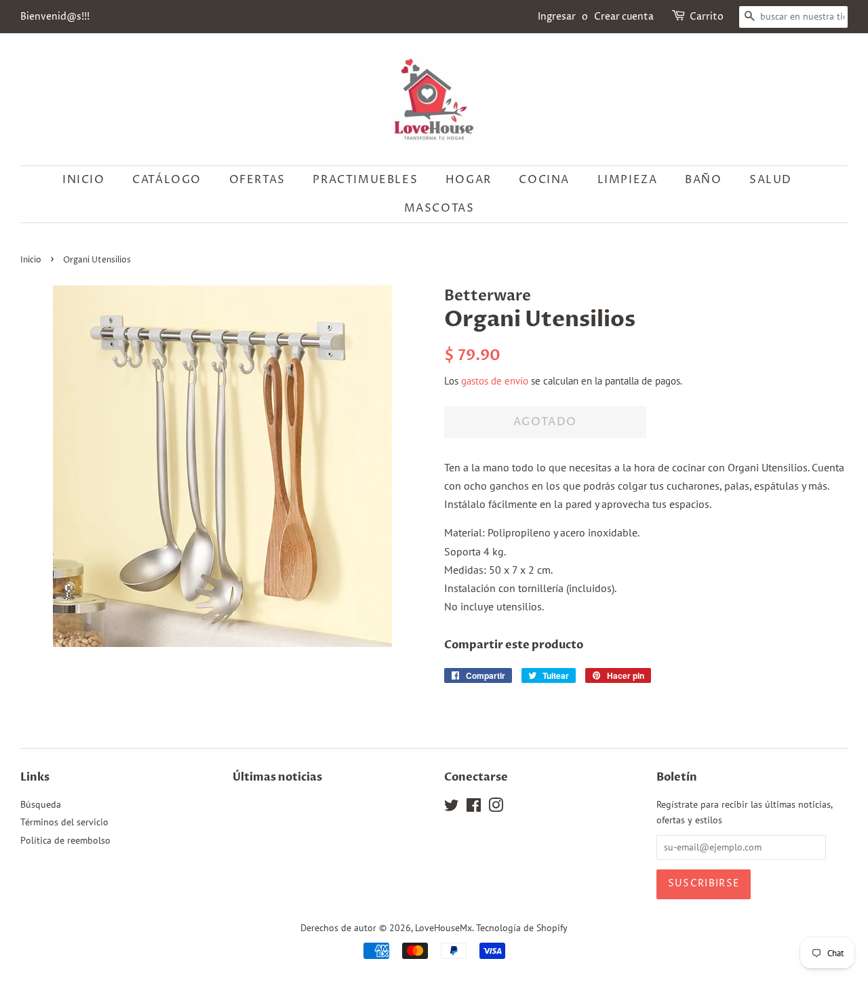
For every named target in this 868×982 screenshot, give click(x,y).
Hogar (469, 179)
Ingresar (557, 16)
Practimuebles (365, 179)
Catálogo (166, 179)
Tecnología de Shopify (522, 928)
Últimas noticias (277, 777)
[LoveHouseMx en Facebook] (473, 808)
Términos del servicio (64, 822)
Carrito (707, 16)
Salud (770, 179)
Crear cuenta (624, 16)
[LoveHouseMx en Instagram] (495, 808)
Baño (703, 179)
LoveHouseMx (443, 928)
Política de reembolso (65, 840)
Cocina (544, 179)
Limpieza (627, 179)
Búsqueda (40, 804)
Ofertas (257, 179)
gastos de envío (494, 380)
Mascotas (439, 208)
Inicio (83, 179)
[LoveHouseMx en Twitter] (451, 808)
